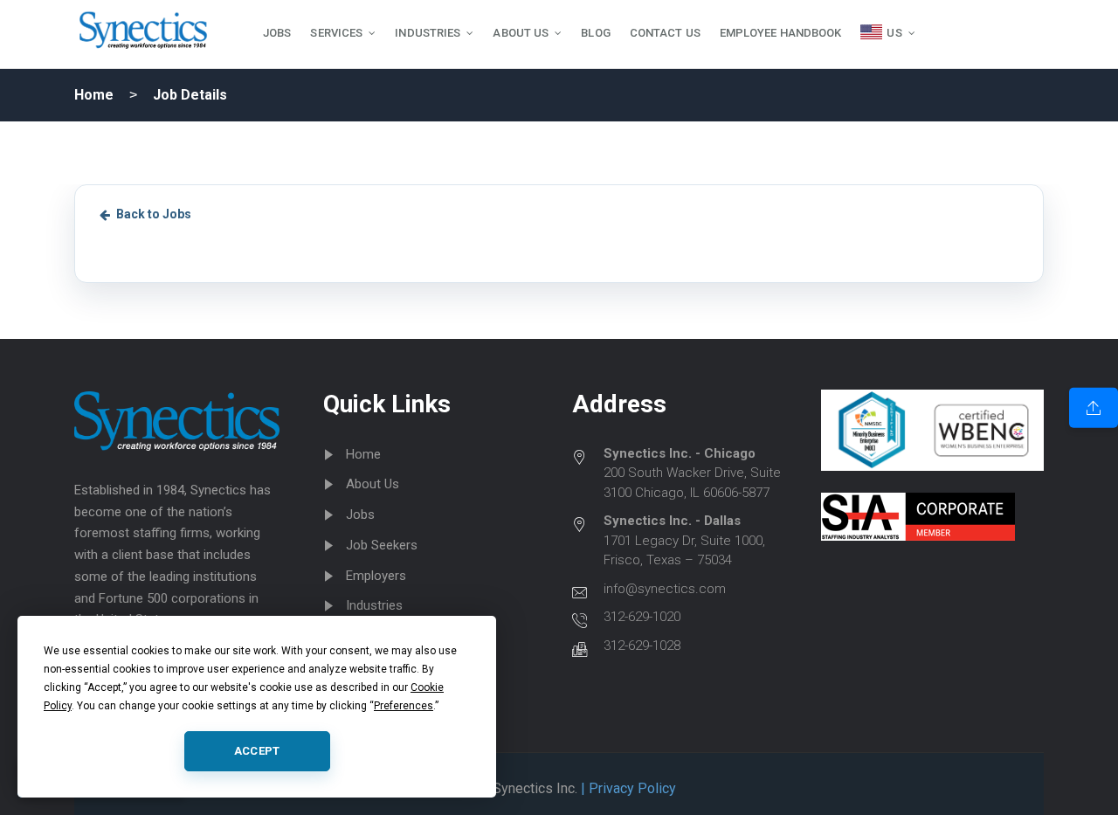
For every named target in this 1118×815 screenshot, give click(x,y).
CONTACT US (665, 32)
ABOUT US (521, 32)
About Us (372, 484)
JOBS (277, 32)
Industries (374, 605)
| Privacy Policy (626, 788)
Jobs (360, 514)
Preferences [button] (403, 706)
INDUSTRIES (427, 32)
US (894, 32)
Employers (376, 576)
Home (94, 94)
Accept (257, 750)
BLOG (595, 32)
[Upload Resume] (1093, 407)
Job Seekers (382, 545)
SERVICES (336, 32)
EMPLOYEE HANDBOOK (781, 32)
